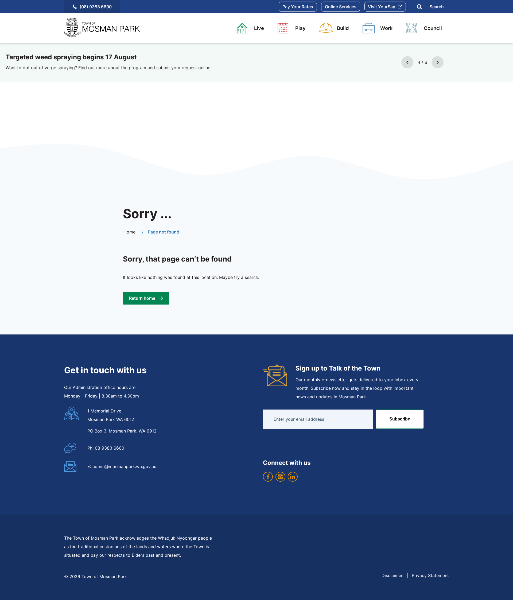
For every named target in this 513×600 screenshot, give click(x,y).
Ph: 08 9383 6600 (105, 448)
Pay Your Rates (297, 6)
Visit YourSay (381, 6)
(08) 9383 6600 (96, 6)
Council (433, 28)
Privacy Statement (430, 575)
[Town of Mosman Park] (104, 28)
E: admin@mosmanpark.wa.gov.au (121, 466)
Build (343, 28)
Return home (142, 298)
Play (300, 28)
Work (386, 28)
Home (129, 232)
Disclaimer (392, 575)
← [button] (407, 62)
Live (259, 28)
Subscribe (399, 419)
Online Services (340, 6)
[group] (256, 62)
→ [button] (438, 62)
